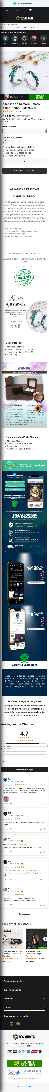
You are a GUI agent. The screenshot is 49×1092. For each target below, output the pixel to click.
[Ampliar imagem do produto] (24, 75)
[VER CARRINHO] (30, 10)
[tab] (2, 177)
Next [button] (46, 75)
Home (3, 24)
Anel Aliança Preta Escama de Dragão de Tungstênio (35, 953)
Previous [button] (2, 75)
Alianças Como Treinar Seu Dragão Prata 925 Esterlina (12, 953)
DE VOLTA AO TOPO (24, 1087)
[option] (24, 75)
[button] (12, 111)
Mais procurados (12, 24)
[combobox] (3, 761)
